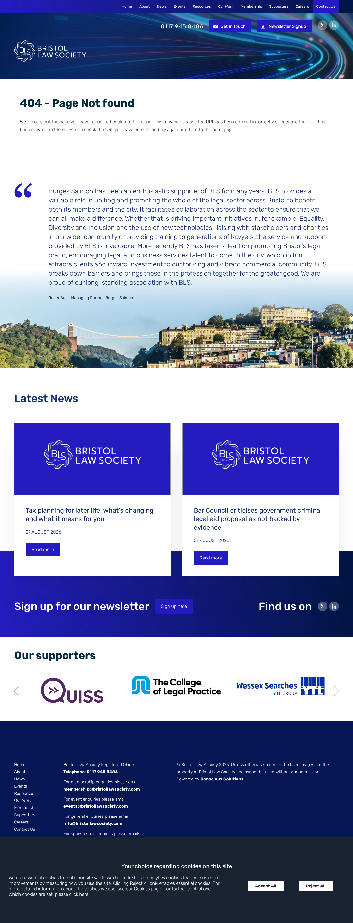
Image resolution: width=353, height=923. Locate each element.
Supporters (278, 6)
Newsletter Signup (287, 26)
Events (179, 6)
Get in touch (233, 26)
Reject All (316, 886)
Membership (251, 6)
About (144, 6)
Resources (202, 6)
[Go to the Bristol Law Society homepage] (50, 26)
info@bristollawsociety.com (92, 823)
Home (127, 6)
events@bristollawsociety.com (95, 806)
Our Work (225, 6)
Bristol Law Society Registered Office (98, 764)
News (161, 6)
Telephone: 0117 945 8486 (90, 771)
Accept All (265, 886)
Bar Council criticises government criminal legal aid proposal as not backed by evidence (258, 519)
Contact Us (325, 6)
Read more (42, 549)
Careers (302, 6)
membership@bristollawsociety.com (101, 789)
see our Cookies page (139, 889)
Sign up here (174, 606)
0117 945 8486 (182, 26)
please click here (71, 894)
